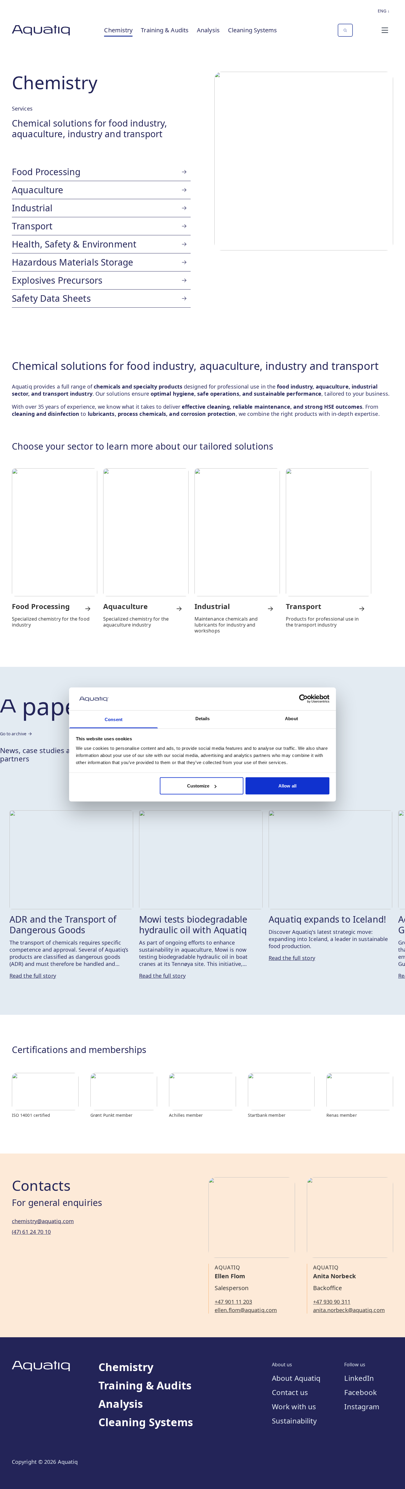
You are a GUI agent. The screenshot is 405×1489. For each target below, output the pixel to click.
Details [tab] (202, 718)
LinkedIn (359, 1378)
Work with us (294, 1406)
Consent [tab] (113, 719)
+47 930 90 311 (331, 1301)
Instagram (361, 1406)
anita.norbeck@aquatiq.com (349, 1310)
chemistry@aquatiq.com (43, 1221)
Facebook (360, 1392)
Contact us (290, 1392)
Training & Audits (165, 30)
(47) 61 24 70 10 (31, 1231)
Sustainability (294, 1421)
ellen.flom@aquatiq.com (246, 1310)
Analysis (208, 30)
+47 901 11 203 (233, 1301)
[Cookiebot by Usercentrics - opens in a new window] (303, 698)
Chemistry (118, 30)
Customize (198, 785)
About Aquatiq (296, 1378)
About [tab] (291, 718)
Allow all (287, 785)
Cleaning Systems (252, 30)
